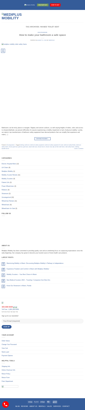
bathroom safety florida (69, 144)
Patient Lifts (5, 182)
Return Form (6, 377)
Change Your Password (9, 344)
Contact (66, 406)
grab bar (20, 146)
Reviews (24, 406)
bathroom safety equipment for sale (54, 144)
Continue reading (42, 138)
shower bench (41, 146)
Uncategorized (42, 32)
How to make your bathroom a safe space (42, 35)
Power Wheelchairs (8, 186)
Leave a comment (78, 148)
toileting (77, 146)
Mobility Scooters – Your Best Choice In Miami (22, 274)
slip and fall (55, 146)
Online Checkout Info (8, 370)
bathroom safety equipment (37, 144)
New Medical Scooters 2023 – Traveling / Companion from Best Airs (28, 280)
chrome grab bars (13, 146)
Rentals (42, 406)
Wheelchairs (6, 204)
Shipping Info (6, 366)
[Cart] (82, 16)
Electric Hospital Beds (9, 164)
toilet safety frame (69, 146)
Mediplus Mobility (7, 171)
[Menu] (34, 16)
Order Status (6, 341)
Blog (17, 406)
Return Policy (6, 374)
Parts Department (7, 381)
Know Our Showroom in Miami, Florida (19, 285)
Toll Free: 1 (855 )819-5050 (10, 309)
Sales (49, 406)
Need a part (5, 352)
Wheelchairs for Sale (8, 208)
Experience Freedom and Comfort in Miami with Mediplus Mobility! (28, 269)
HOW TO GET (55, 5)
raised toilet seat (33, 146)
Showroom (5, 193)
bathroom (27, 144)
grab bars (25, 146)
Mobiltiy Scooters (7, 178)
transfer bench (5, 148)
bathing (22, 144)
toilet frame (62, 146)
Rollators (4, 190)
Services (57, 406)
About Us (33, 406)
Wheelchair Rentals (8, 201)
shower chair (49, 146)
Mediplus (52, 40)
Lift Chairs (5, 167)
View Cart (5, 348)
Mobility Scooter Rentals (9, 175)
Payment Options (7, 355)
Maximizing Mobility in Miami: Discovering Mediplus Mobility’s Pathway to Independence (35, 263)
